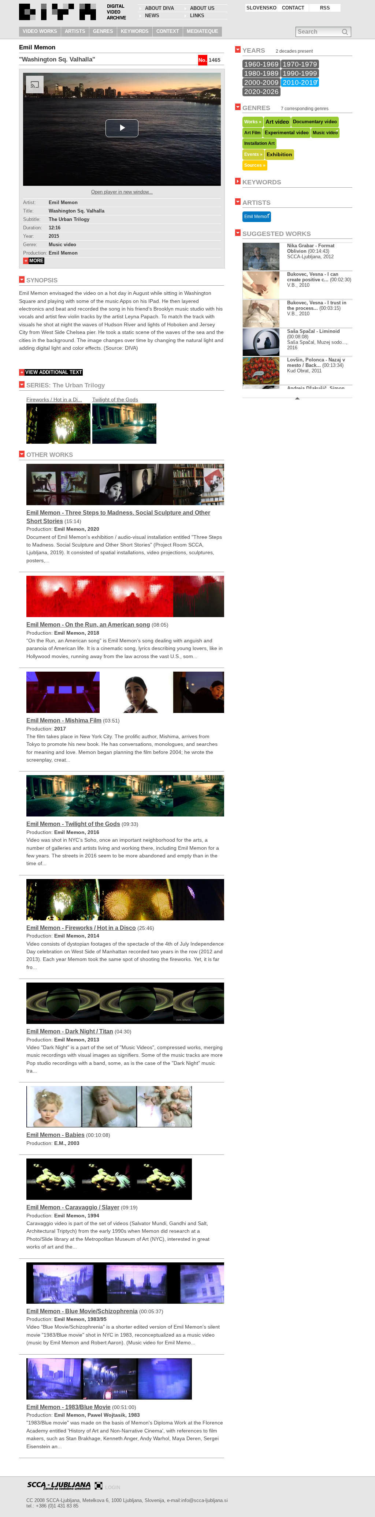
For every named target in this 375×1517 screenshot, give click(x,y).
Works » (252, 121)
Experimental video (287, 132)
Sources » (255, 165)
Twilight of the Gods (115, 399)
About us (202, 8)
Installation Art (259, 143)
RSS (325, 8)
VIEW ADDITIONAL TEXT (53, 372)
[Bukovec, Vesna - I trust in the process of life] (267, 325)
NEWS (152, 15)
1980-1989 (261, 73)
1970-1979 (300, 64)
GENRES (103, 31)
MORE (36, 260)
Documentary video (315, 121)
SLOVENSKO (261, 8)
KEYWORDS (135, 31)
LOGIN (112, 1487)
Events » (253, 154)
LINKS (197, 15)
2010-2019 (300, 82)
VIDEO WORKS (40, 31)
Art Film (252, 132)
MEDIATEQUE (202, 31)
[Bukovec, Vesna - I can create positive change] (267, 297)
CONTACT (293, 8)
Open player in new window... (122, 192)
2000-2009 (261, 82)
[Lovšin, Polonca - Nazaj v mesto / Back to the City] (265, 383)
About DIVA (159, 8)
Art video (277, 122)
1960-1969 (261, 64)
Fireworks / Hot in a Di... (54, 399)
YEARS (253, 50)
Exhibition (279, 154)
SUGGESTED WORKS (276, 233)
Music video (325, 132)
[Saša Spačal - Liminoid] (267, 354)
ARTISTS (75, 31)
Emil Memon (256, 216)
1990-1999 (300, 73)
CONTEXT (167, 31)
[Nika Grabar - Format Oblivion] (261, 268)
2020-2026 (261, 91)
